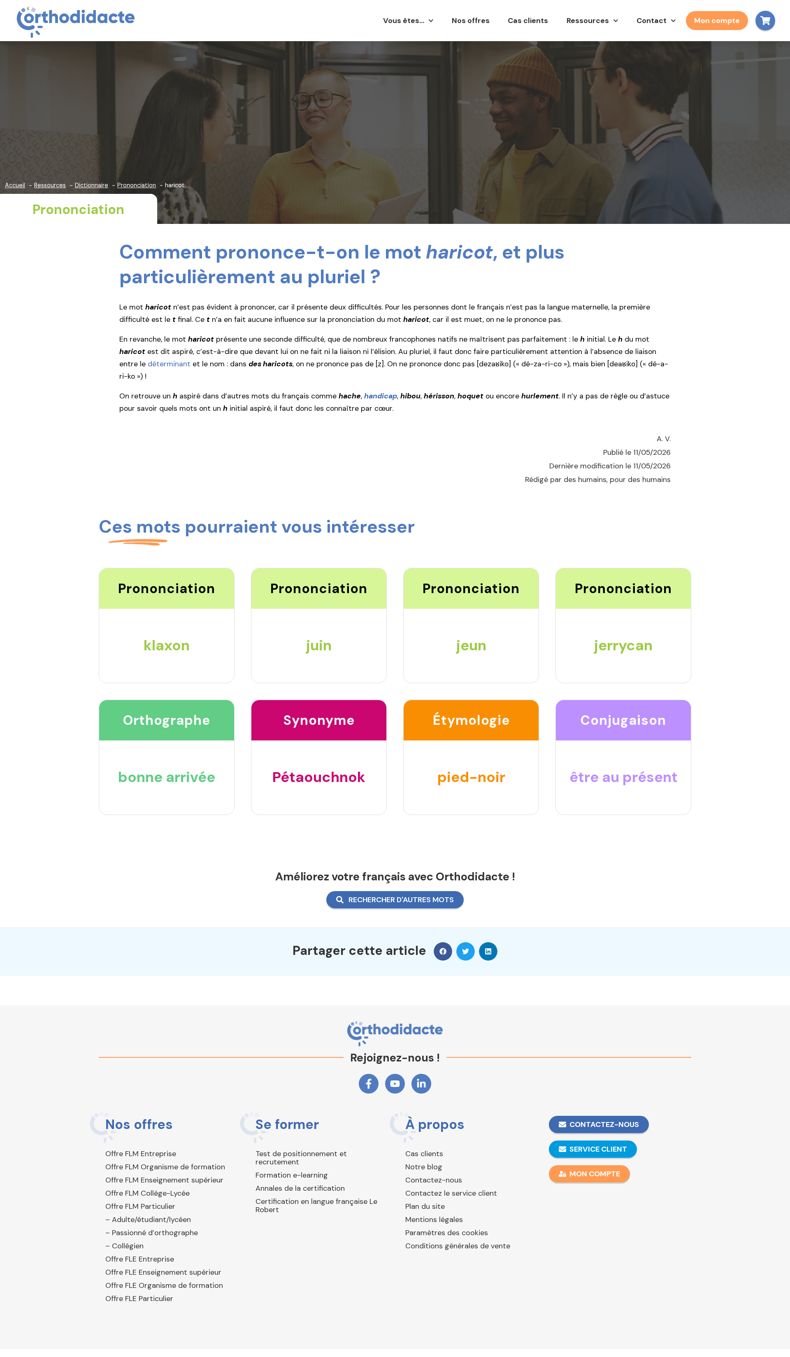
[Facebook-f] (369, 1084)
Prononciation (78, 209)
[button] (443, 951)
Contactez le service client (451, 1193)
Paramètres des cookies (446, 1233)
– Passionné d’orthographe (151, 1233)
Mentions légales (434, 1219)
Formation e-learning (292, 1175)
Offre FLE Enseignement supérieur (163, 1272)
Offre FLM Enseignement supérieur (164, 1180)
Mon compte (717, 21)
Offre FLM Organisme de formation (165, 1167)
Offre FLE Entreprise (139, 1259)
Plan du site (425, 1206)
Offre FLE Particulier (139, 1298)
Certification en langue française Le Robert (316, 1205)
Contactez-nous (433, 1180)
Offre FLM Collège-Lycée (147, 1193)
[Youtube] (395, 1084)
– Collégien (124, 1246)
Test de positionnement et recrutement (301, 1158)
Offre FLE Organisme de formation (164, 1285)
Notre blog (423, 1167)
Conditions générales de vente (457, 1246)
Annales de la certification (300, 1188)
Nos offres (471, 21)
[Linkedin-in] (421, 1084)
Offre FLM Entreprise (140, 1154)
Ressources (588, 21)
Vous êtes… (403, 21)
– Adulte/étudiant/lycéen (148, 1219)
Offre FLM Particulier (140, 1206)
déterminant (169, 363)
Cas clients (528, 21)
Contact (652, 21)
